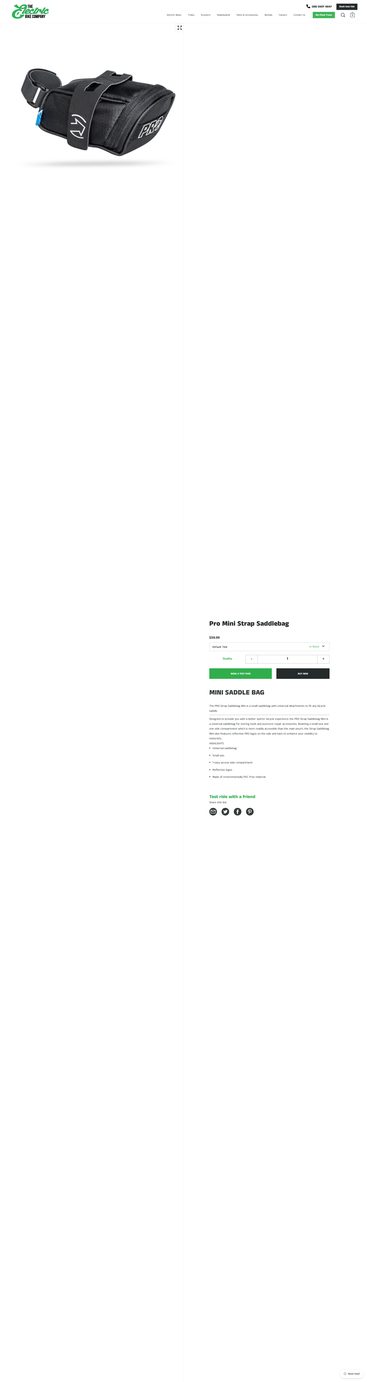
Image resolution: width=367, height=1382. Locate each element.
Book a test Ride (241, 674)
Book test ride (347, 6)
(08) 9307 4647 (322, 7)
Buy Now (303, 674)
